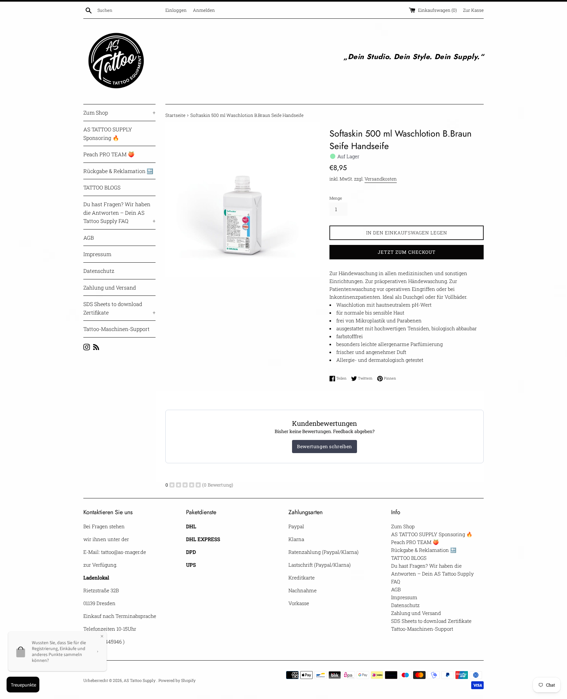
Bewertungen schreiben (324, 446)
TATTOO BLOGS (101, 187)
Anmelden (204, 10)
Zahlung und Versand (109, 287)
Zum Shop (119, 112)
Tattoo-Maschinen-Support (116, 328)
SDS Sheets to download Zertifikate (119, 308)
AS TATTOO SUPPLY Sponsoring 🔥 (107, 133)
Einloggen (176, 10)
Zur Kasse (473, 10)
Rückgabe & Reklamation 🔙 (118, 170)
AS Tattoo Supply (140, 680)
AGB (88, 237)
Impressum (97, 254)
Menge (335, 198)
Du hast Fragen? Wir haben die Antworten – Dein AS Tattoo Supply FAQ (119, 212)
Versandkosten (381, 179)
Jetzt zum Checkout (407, 252)
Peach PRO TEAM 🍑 (109, 154)
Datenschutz (98, 270)
